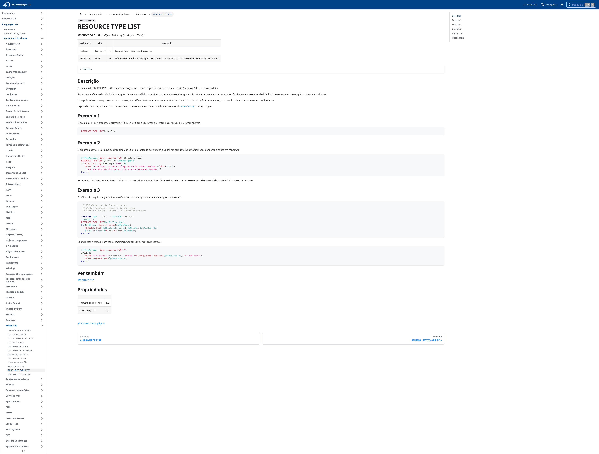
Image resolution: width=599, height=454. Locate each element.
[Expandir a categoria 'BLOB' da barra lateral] (41, 66)
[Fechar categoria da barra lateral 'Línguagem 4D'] (41, 24)
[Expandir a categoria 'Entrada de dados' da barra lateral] (41, 116)
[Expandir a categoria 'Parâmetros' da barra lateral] (41, 257)
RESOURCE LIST (86, 280)
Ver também (457, 33)
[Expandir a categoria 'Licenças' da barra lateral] (41, 201)
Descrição (456, 16)
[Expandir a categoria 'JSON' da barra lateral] (41, 189)
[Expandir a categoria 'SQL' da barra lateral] (41, 407)
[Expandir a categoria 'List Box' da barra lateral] (41, 212)
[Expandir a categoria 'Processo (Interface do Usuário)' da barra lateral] (41, 280)
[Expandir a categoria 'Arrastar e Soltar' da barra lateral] (41, 55)
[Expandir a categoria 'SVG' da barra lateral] (41, 435)
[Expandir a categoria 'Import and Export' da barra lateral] (41, 173)
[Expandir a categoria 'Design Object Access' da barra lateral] (41, 111)
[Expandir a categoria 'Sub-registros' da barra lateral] (41, 429)
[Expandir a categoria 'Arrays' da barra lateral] (41, 60)
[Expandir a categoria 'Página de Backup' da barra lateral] (41, 251)
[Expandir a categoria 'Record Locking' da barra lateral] (41, 308)
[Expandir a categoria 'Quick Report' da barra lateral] (41, 303)
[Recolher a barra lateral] (23, 451)
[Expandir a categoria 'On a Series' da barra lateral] (41, 246)
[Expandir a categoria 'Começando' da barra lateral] (41, 13)
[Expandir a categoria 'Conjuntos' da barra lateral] (41, 94)
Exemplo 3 (456, 29)
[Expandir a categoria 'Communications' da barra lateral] (41, 83)
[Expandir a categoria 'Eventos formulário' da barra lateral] (41, 122)
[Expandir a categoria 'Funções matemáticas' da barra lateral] (41, 145)
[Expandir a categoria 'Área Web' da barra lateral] (41, 49)
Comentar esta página (93, 323)
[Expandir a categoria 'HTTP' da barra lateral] (41, 161)
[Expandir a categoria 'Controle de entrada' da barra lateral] (41, 100)
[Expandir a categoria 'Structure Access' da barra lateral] (41, 418)
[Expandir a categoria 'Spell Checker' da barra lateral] (41, 401)
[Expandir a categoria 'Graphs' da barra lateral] (41, 150)
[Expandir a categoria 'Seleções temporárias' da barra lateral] (41, 390)
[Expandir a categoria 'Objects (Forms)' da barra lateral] (41, 234)
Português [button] (550, 4)
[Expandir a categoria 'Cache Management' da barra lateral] (41, 72)
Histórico (87, 69)
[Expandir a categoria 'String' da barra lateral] (41, 412)
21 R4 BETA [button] (529, 4)
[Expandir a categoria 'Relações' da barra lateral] (41, 320)
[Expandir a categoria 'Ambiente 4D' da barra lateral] (41, 43)
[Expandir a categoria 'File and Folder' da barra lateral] (41, 128)
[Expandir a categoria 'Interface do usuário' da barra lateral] (41, 178)
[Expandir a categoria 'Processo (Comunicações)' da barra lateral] (41, 274)
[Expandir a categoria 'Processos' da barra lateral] (41, 286)
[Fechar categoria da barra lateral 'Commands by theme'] (41, 38)
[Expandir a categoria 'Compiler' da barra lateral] (41, 88)
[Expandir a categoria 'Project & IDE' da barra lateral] (41, 18)
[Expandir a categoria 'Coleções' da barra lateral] (41, 77)
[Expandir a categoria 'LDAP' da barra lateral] (41, 195)
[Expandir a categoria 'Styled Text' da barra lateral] (41, 424)
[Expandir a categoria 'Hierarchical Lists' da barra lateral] (41, 156)
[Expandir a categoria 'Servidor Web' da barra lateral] (41, 395)
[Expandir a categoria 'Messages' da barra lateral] (41, 229)
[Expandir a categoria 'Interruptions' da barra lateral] (41, 184)
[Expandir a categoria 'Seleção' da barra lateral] (41, 384)
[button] (24, 29)
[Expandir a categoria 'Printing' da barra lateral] (41, 268)
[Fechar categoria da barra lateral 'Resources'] (41, 325)
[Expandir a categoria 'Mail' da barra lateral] (41, 218)
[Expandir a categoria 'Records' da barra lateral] (41, 314)
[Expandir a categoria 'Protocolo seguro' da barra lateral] (41, 292)
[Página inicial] (80, 14)
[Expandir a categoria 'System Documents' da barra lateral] (41, 440)
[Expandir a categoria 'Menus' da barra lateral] (41, 223)
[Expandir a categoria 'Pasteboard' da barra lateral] (41, 262)
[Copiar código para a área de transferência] (440, 131)
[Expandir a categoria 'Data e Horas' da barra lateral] (41, 105)
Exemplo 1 (456, 20)
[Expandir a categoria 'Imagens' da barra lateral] (41, 167)
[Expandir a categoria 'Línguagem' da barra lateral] (41, 206)
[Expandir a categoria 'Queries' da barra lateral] (41, 297)
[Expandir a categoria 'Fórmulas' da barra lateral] (41, 139)
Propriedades (458, 37)
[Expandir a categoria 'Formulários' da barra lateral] (41, 133)
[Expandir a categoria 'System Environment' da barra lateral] (41, 446)
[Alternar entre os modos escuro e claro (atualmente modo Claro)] (562, 4)
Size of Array (187, 106)
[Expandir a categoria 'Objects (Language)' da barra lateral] (41, 240)
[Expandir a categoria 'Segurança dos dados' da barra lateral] (41, 379)
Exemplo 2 (456, 24)
